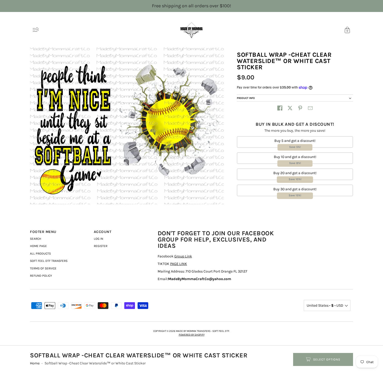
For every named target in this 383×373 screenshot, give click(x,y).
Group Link (183, 256)
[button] (279, 108)
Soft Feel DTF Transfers (48, 261)
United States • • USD (325, 305)
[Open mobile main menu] (36, 30)
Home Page (38, 246)
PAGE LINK (178, 264)
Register (100, 246)
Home (35, 363)
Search (35, 239)
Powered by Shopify (192, 334)
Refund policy (41, 275)
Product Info (246, 98)
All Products (40, 253)
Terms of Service (43, 268)
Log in (98, 239)
